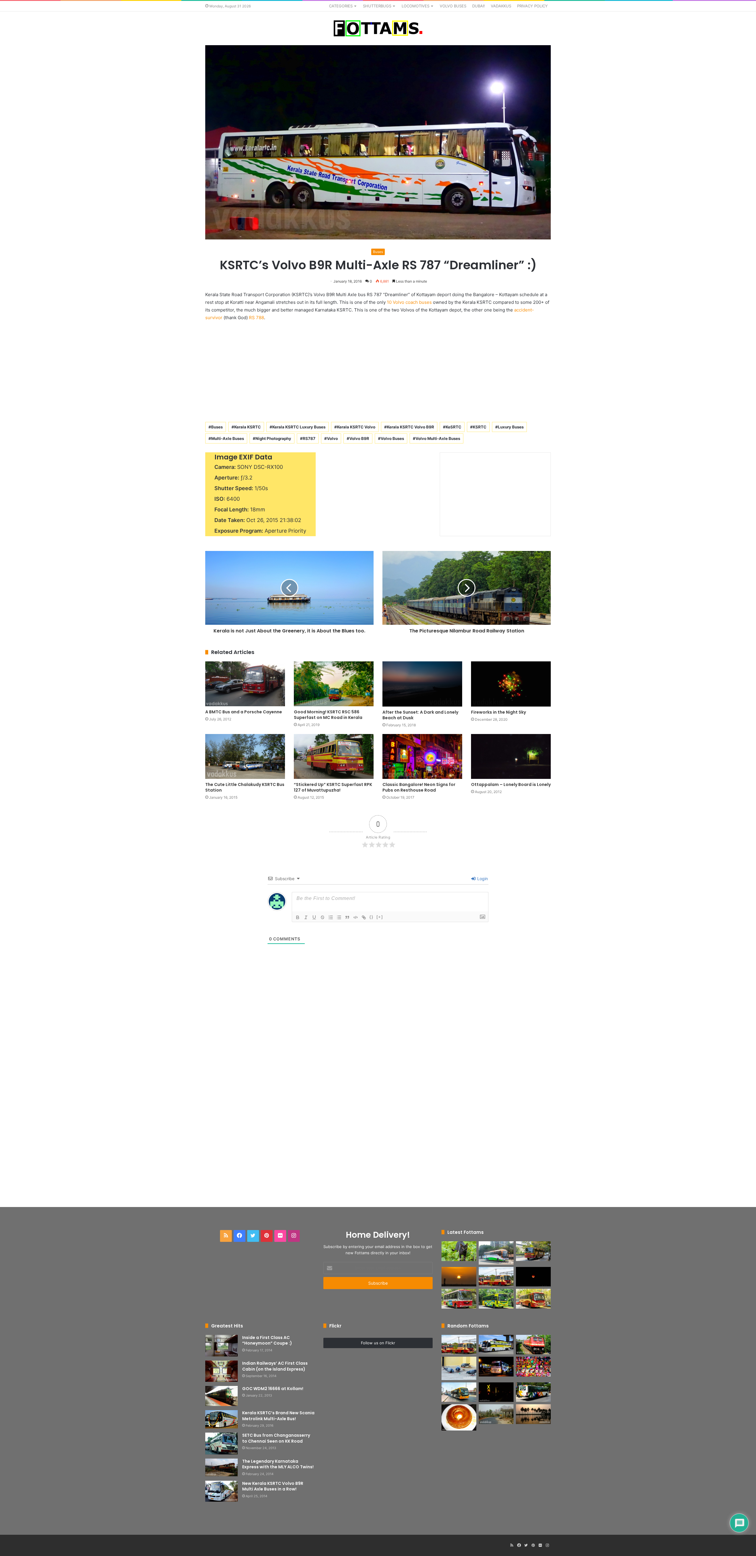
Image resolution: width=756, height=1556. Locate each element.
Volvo (332, 438)
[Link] (364, 917)
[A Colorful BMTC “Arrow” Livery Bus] (533, 1392)
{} (371, 917)
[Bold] (298, 917)
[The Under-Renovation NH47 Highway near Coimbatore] (496, 1414)
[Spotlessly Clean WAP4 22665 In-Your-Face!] (533, 1345)
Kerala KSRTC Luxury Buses (298, 427)
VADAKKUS (501, 6)
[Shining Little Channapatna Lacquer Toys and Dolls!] (533, 1366)
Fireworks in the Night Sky (498, 712)
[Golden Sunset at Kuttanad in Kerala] (533, 1414)
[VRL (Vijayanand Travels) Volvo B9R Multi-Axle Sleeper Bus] (496, 1345)
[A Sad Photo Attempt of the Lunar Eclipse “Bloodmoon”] (533, 1277)
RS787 (309, 438)
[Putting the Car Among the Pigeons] (458, 1368)
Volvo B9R (359, 438)
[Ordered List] (331, 917)
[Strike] (322, 917)
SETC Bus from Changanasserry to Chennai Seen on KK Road (276, 1438)
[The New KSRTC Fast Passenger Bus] (533, 1299)
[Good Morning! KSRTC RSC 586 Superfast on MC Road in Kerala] (334, 683)
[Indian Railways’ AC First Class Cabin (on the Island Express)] (221, 1371)
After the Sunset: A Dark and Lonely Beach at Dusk (420, 715)
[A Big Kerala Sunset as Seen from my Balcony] (458, 1277)
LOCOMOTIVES (415, 6)
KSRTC (479, 427)
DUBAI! (478, 6)
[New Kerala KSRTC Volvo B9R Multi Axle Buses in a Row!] (221, 1491)
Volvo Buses (392, 438)
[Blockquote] (347, 917)
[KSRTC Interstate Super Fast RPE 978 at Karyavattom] (533, 1251)
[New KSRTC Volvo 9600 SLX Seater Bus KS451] (496, 1253)
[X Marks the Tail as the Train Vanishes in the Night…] (496, 1392)
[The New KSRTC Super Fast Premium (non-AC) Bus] (496, 1277)
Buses (378, 251)
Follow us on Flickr (378, 1342)
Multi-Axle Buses (227, 438)
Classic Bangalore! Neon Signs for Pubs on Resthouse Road (418, 787)
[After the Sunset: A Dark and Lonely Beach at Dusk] (422, 683)
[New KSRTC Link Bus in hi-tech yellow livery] (496, 1299)
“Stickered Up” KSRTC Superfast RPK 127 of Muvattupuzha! (333, 787)
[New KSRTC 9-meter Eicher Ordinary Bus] (458, 1299)
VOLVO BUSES (453, 6)
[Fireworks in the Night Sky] (511, 683)
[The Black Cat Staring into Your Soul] (458, 1251)
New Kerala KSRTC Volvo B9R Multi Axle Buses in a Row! (272, 1486)
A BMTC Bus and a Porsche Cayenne (243, 712)
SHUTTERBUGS (377, 6)
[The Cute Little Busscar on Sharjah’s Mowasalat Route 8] (458, 1392)
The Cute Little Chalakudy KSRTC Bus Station (244, 787)
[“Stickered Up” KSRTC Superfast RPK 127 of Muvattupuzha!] (334, 756)
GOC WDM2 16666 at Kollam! (272, 1389)
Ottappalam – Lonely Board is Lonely (511, 784)
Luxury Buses (511, 427)
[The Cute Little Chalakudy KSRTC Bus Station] (245, 756)
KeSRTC (453, 427)
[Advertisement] (378, 370)
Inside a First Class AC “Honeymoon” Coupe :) (267, 1340)
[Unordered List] (339, 917)
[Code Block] (355, 917)
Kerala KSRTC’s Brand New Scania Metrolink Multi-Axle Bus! (278, 1416)
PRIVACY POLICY (532, 6)
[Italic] (306, 917)
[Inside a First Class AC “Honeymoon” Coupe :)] (221, 1346)
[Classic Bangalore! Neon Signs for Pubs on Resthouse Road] (422, 756)
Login (482, 878)
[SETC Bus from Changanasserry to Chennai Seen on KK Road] (221, 1443)
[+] (380, 917)
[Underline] (314, 917)
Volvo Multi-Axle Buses (438, 438)
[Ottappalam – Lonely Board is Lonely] (511, 756)
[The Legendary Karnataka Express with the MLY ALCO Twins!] (221, 1467)
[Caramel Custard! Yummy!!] (458, 1417)
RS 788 (256, 317)
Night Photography (273, 438)
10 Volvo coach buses (409, 302)
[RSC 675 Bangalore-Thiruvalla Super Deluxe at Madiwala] (496, 1366)
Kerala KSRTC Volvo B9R (410, 427)
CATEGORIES (341, 6)
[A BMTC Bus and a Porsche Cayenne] (245, 683)
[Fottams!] (378, 28)
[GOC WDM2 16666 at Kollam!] (221, 1396)
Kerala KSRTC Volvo (356, 427)
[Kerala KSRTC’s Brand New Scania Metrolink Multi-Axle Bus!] (221, 1419)
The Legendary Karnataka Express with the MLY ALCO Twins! (278, 1464)
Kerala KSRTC (247, 427)
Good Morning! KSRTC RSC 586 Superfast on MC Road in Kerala (328, 714)
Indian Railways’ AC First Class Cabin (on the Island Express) (275, 1366)
